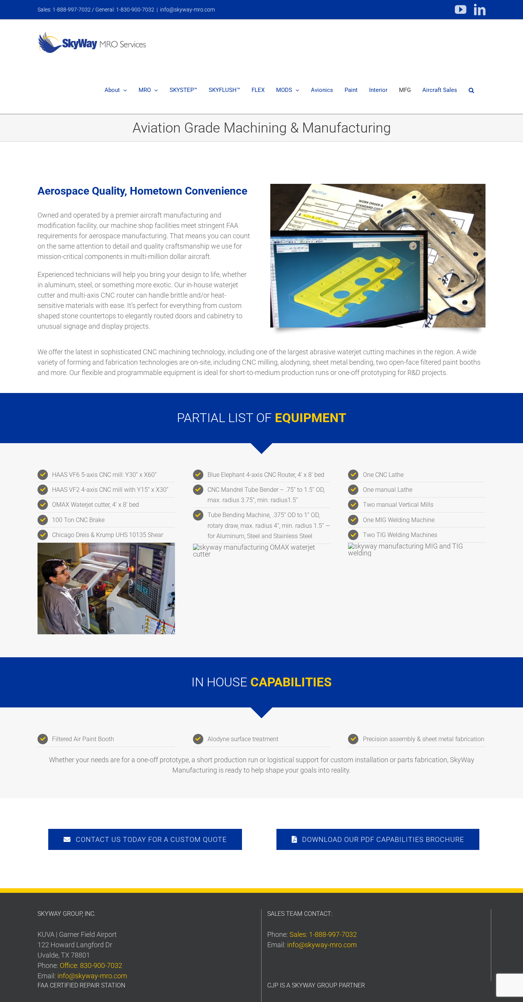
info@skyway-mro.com (187, 10)
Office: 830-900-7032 (91, 965)
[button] (471, 90)
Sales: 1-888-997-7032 (323, 934)
